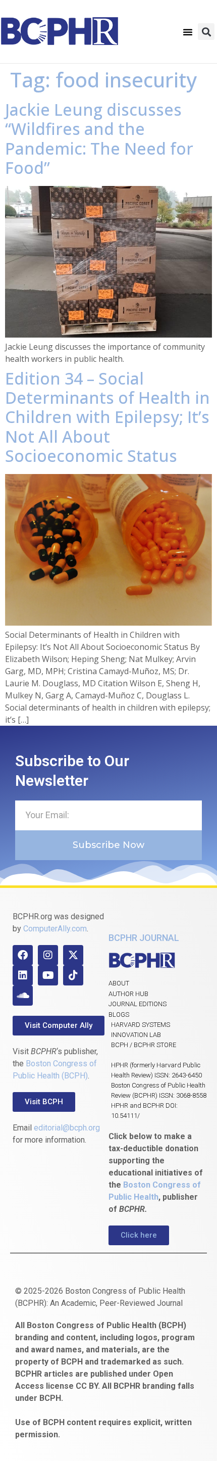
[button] (187, 31)
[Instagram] (48, 955)
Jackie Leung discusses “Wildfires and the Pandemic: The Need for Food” (99, 138)
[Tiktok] (73, 975)
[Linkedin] (23, 975)
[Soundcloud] (23, 995)
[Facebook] (23, 955)
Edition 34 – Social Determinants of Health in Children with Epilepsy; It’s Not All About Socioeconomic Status (107, 417)
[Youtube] (48, 975)
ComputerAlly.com (55, 928)
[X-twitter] (73, 955)
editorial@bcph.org (67, 1128)
